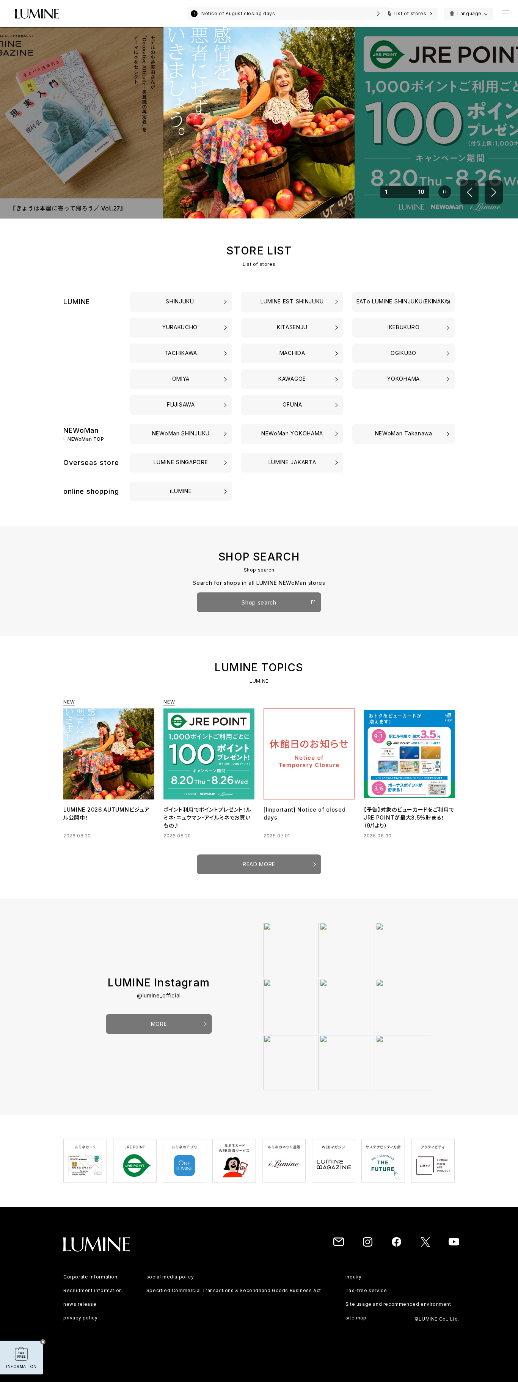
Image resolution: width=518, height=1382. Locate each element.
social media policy (170, 1285)
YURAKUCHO (180, 327)
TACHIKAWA (181, 353)
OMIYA (181, 378)
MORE (159, 1032)
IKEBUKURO (403, 327)
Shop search (259, 602)
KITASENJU (292, 327)
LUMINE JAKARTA (292, 462)
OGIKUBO (403, 353)
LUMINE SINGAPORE (181, 462)
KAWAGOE (292, 378)
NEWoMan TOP (85, 439)
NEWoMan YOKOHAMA (292, 433)
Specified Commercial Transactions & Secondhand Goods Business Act (233, 1298)
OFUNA (292, 404)
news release (79, 1312)
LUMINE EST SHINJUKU (292, 301)
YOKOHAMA (403, 378)
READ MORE (259, 872)
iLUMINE (181, 491)
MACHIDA (292, 353)
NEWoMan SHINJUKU (181, 433)
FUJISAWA (181, 404)
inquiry (353, 1285)
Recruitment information (92, 1298)
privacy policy (80, 1326)
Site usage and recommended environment (398, 1312)
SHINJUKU (181, 301)
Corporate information (90, 1285)
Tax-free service (366, 1298)
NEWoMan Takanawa (403, 433)
